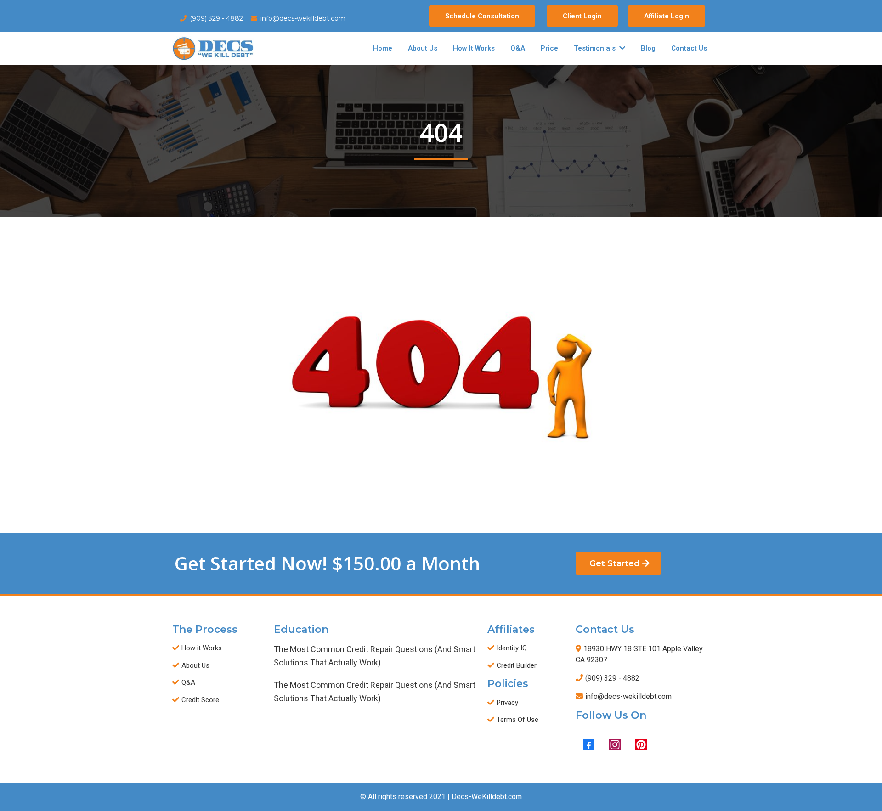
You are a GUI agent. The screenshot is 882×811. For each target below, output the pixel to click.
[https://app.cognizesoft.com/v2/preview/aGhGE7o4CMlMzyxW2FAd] (213, 48)
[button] (621, 48)
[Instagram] (615, 744)
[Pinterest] (641, 744)
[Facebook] (589, 744)
